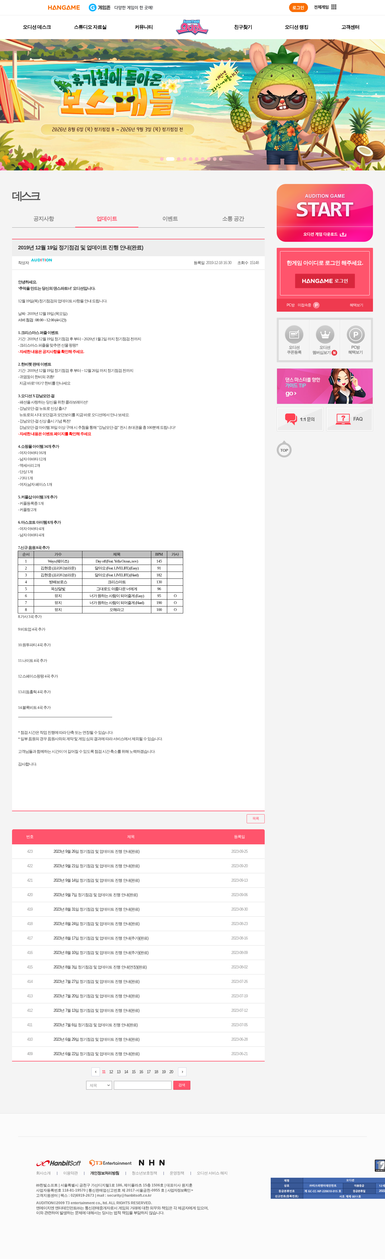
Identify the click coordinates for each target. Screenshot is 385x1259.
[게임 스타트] (325, 205)
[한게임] (64, 7)
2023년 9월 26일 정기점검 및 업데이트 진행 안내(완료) (96, 851)
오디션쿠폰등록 (294, 349)
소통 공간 (233, 219)
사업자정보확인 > (180, 1190)
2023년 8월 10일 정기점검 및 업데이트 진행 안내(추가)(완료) (101, 952)
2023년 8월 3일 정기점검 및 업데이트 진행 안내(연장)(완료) (100, 967)
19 (163, 1072)
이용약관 (70, 1173)
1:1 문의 (300, 419)
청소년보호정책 (144, 1173)
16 (141, 1072)
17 (148, 1072)
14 (126, 1072)
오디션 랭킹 (296, 27)
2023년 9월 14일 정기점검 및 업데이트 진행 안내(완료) (96, 880)
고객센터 (350, 27)
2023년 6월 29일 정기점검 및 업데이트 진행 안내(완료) (96, 1039)
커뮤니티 (144, 27)
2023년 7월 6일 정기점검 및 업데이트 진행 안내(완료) (95, 1025)
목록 (255, 818)
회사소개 (43, 1173)
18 (156, 1072)
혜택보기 (356, 305)
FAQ (349, 419)
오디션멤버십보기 (322, 350)
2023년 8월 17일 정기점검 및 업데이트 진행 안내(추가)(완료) (101, 938)
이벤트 (170, 219)
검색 (181, 1085)
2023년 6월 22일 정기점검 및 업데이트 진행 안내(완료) (96, 1054)
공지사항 (43, 219)
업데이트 (107, 219)
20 (171, 1072)
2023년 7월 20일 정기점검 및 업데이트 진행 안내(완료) (96, 996)
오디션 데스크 (37, 27)
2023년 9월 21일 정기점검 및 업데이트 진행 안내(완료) (96, 866)
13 (118, 1072)
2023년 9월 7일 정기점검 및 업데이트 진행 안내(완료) (95, 895)
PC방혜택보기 (355, 349)
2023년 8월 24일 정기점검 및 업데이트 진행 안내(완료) (96, 923)
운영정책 (177, 1173)
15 (133, 1072)
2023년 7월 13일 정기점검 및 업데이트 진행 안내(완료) (96, 1010)
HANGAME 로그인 (325, 281)
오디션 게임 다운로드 (325, 234)
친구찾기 (243, 27)
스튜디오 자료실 (90, 27)
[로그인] (298, 7)
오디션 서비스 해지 (212, 1173)
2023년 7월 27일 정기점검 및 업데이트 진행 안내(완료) (96, 981)
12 (111, 1072)
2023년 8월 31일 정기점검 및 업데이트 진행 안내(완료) (96, 909)
